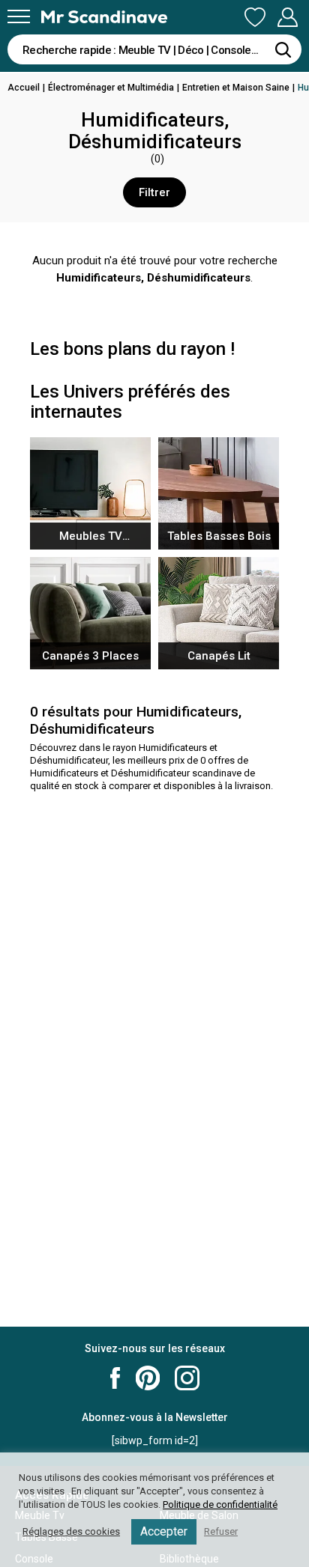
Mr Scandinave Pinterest (148, 1378)
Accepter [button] (164, 1531)
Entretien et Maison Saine (236, 87)
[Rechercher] (283, 49)
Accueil (24, 87)
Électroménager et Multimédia (111, 87)
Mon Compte (287, 17)
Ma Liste (255, 17)
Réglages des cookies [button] (71, 1531)
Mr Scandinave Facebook (115, 1378)
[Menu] (19, 16)
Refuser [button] (221, 1531)
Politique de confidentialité (220, 1504)
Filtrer (154, 192)
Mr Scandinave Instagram (187, 1378)
